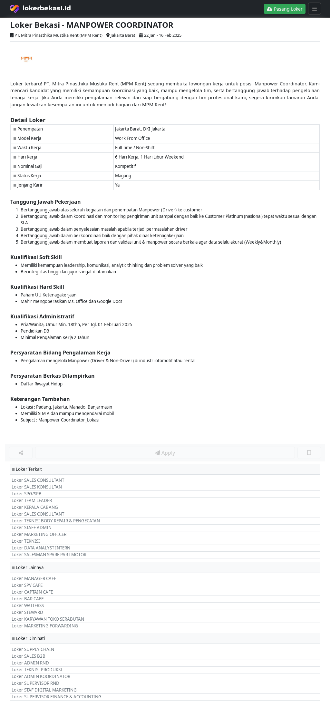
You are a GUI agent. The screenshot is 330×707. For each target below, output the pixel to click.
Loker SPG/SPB (27, 494)
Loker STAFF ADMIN (32, 527)
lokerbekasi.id (47, 8)
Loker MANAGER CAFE (34, 578)
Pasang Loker (288, 9)
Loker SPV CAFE (27, 585)
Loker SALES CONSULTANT (38, 480)
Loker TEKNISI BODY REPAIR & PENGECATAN (56, 521)
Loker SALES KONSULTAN (37, 487)
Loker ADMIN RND (30, 663)
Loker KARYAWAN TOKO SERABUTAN (48, 619)
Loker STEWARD (27, 612)
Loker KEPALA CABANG (35, 507)
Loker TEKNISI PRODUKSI (37, 670)
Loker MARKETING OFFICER (39, 534)
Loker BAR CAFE (28, 599)
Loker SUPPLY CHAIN (33, 649)
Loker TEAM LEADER (32, 500)
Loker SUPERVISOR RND (35, 683)
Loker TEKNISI (26, 541)
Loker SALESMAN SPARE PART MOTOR (49, 554)
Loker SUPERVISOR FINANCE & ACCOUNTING (57, 697)
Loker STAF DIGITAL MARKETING (44, 690)
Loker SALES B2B (28, 656)
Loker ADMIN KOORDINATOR (41, 676)
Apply (167, 452)
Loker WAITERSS (28, 605)
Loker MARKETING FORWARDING (45, 626)
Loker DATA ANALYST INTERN (41, 548)
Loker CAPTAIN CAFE (32, 592)
